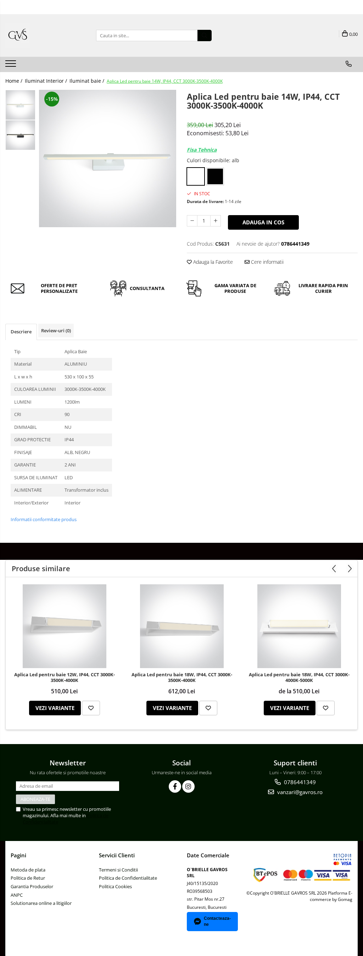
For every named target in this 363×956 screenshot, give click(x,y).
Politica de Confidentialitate (128, 878)
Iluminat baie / (87, 80)
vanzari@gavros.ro (299, 792)
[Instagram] (188, 786)
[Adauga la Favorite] (91, 708)
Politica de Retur (28, 878)
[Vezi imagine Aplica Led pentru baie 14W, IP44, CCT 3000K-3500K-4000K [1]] (20, 135)
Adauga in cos (263, 222)
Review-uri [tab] (56, 330)
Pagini (18, 855)
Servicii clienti (117, 855)
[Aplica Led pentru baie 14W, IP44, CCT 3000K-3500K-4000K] (107, 158)
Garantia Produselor (32, 886)
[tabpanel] (107, 158)
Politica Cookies (115, 886)
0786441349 (299, 782)
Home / (14, 80)
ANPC (17, 895)
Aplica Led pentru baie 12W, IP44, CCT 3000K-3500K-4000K (64, 678)
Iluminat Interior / (46, 80)
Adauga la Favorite (212, 261)
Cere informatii (267, 261)
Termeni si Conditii (118, 870)
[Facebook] (175, 786)
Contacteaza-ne (217, 921)
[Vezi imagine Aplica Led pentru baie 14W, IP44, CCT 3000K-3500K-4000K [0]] (20, 105)
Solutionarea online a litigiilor (41, 903)
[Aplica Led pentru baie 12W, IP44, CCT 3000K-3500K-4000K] (64, 626)
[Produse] (11, 65)
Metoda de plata (28, 870)
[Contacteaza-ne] (349, 64)
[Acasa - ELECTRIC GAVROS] (40, 35)
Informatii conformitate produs (44, 519)
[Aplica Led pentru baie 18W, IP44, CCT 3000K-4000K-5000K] (299, 626)
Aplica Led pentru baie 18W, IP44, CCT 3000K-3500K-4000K (182, 678)
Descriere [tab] (21, 331)
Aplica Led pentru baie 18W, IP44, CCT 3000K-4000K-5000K (299, 678)
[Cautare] (204, 35)
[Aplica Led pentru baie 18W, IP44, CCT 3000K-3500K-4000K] (182, 626)
